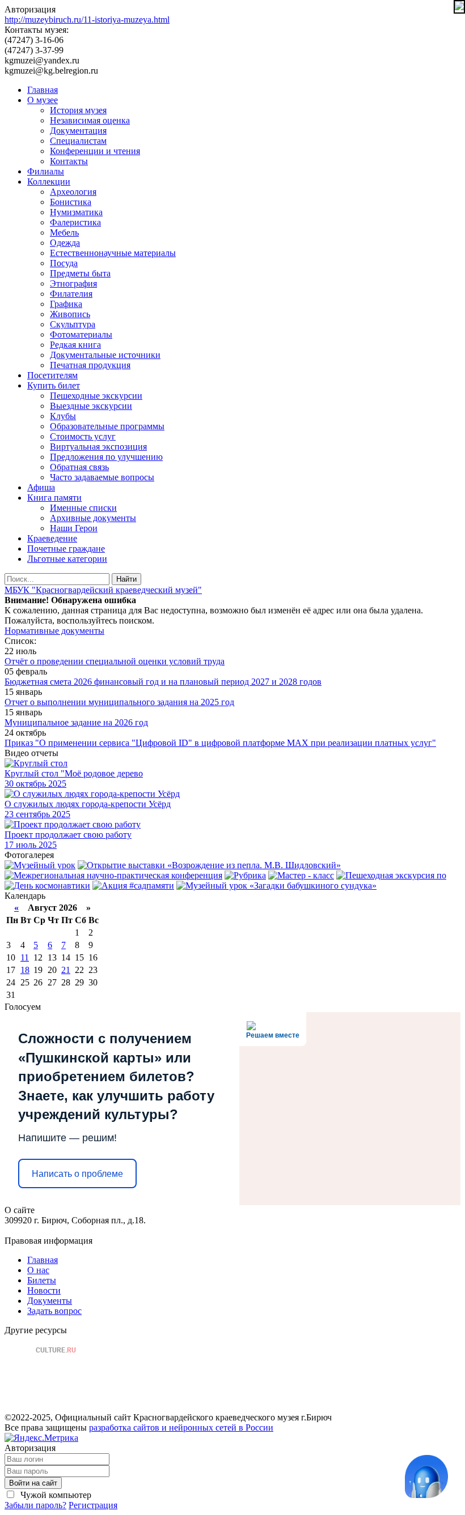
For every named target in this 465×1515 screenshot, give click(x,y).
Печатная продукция (90, 365)
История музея (78, 110)
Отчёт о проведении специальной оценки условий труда (115, 661)
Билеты (41, 1280)
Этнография (73, 283)
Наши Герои (74, 528)
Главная (42, 90)
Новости (44, 1290)
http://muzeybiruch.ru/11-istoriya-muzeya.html (87, 19)
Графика (66, 304)
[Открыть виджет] (426, 1476)
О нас (38, 1270)
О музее (42, 100)
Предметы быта (80, 273)
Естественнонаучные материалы (113, 253)
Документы (49, 1300)
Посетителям (52, 375)
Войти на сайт (33, 1483)
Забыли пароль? (35, 1505)
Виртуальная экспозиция (98, 446)
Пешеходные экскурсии (96, 395)
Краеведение (52, 538)
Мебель (64, 232)
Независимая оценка (90, 120)
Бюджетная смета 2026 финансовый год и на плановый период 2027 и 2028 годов (163, 681)
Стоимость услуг (83, 436)
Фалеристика (75, 222)
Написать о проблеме (77, 1174)
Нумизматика (76, 212)
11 (24, 957)
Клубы (63, 416)
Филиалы (45, 171)
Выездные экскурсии (91, 406)
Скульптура (72, 324)
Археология (73, 192)
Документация (78, 130)
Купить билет (53, 385)
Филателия (71, 293)
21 (65, 970)
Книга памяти (54, 497)
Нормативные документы (54, 630)
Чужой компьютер (54, 1495)
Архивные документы (93, 518)
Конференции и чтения (95, 151)
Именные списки (83, 508)
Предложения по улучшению (106, 457)
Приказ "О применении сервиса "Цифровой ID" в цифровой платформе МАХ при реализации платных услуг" (220, 743)
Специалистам (78, 141)
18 (24, 970)
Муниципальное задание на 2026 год (76, 722)
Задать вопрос (54, 1311)
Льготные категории (67, 559)
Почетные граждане (66, 548)
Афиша (41, 487)
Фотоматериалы (81, 334)
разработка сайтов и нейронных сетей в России (181, 1427)
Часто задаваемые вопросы (102, 477)
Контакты (69, 161)
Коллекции (48, 181)
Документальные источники (105, 355)
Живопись (70, 314)
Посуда (64, 263)
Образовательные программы (107, 426)
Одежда (65, 242)
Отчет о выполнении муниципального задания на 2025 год (119, 702)
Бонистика (70, 202)
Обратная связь (79, 467)
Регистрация (93, 1505)
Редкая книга (75, 344)
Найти (126, 579)
